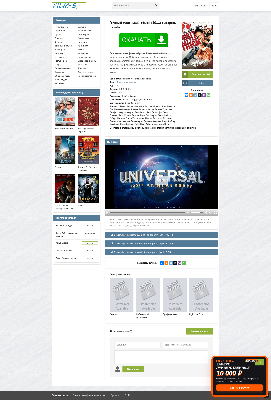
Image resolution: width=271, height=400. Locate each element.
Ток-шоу (82, 68)
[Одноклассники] (191, 95)
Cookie (128, 395)
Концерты (83, 53)
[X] (200, 95)
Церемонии (60, 30)
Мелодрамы (60, 49)
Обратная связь (60, 395)
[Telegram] (195, 95)
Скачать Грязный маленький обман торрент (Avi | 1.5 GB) (142, 252)
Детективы (83, 64)
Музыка (81, 49)
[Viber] (204, 95)
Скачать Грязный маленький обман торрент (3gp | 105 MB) (143, 235)
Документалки (85, 30)
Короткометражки (87, 76)
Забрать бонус (240, 387)
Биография (83, 34)
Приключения (84, 57)
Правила (115, 395)
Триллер (121, 82)
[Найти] (156, 5)
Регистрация (200, 5)
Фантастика (83, 38)
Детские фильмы (63, 68)
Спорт (58, 64)
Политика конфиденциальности (89, 395)
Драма (58, 34)
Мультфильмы (61, 27)
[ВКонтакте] (186, 95)
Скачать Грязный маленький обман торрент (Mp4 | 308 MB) (144, 243)
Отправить (133, 369)
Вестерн (82, 27)
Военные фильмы (63, 45)
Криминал (131, 82)
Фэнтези (59, 42)
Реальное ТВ (61, 61)
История (59, 53)
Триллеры (59, 72)
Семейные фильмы (87, 61)
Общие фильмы (62, 76)
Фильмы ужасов (85, 72)
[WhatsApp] (208, 95)
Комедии (82, 42)
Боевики (59, 38)
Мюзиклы (59, 57)
